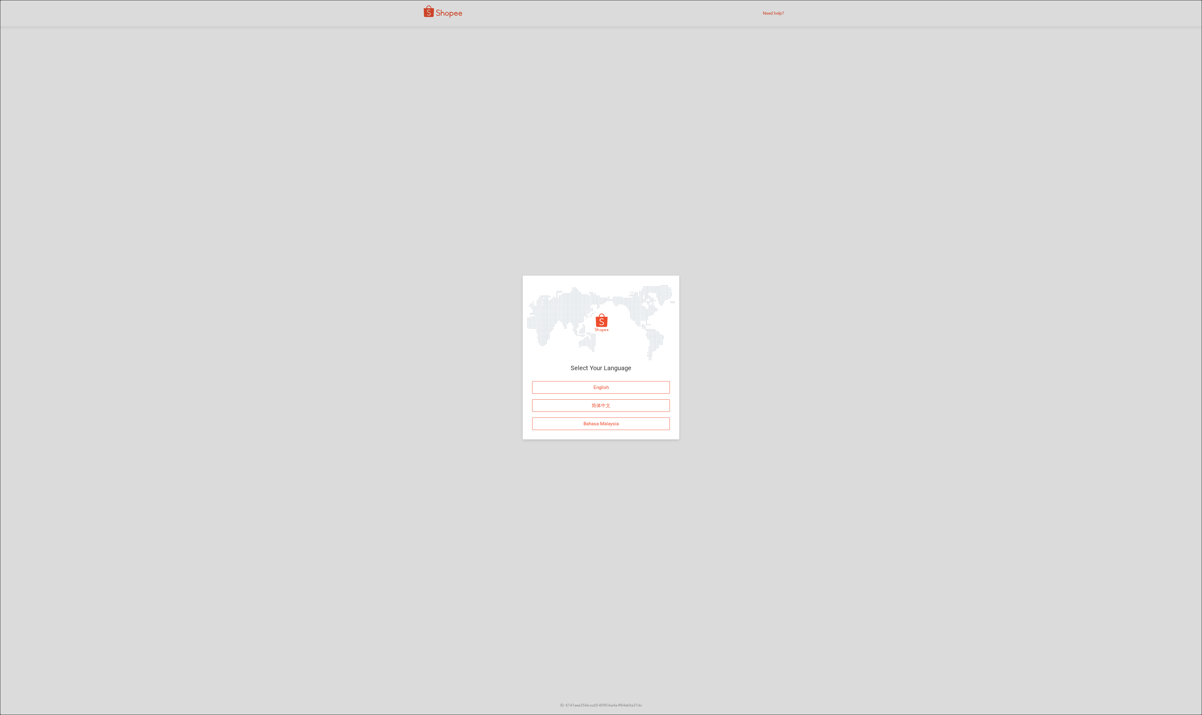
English (601, 387)
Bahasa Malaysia (601, 424)
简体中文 (601, 405)
